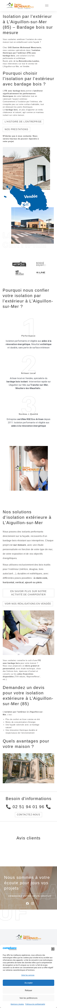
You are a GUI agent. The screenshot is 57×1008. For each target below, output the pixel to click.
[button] (52, 949)
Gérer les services (27, 975)
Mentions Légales (17, 1004)
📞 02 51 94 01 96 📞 (28, 806)
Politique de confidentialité (35, 1004)
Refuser (28, 990)
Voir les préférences (28, 998)
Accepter (28, 983)
